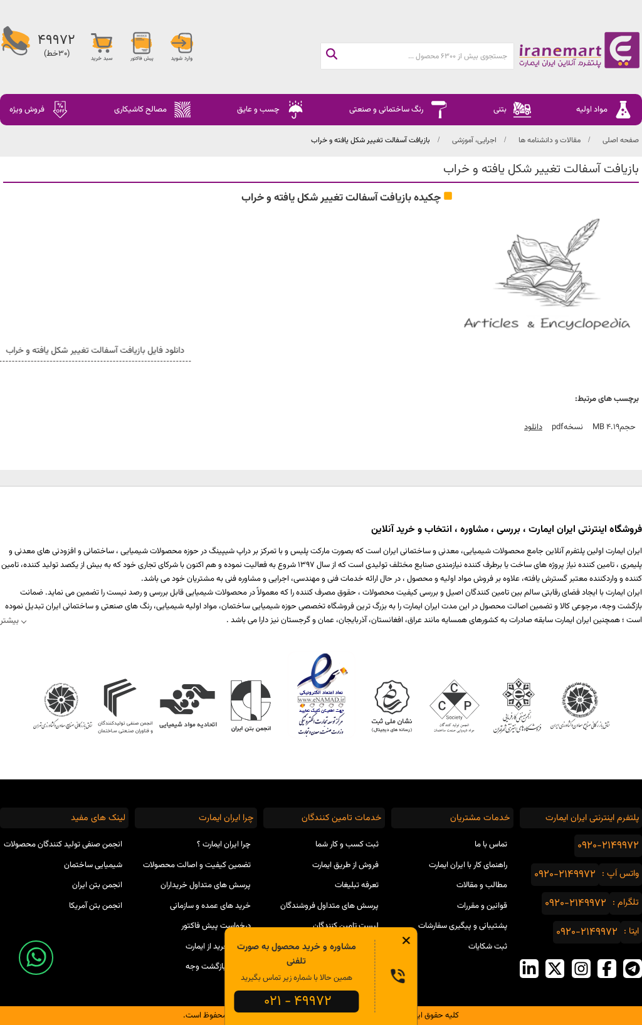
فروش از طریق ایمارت (345, 865)
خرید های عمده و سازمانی (210, 906)
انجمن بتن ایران (97, 885)
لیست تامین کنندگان (346, 926)
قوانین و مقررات (482, 906)
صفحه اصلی (621, 140)
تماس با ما (491, 844)
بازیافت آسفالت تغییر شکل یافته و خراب (370, 140)
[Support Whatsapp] (36, 957)
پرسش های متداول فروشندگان (329, 906)
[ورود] (182, 47)
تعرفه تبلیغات (357, 885)
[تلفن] (15, 47)
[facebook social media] (606, 968)
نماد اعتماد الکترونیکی (321, 694)
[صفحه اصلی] (577, 50)
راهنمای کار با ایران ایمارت (468, 865)
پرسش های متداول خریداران (205, 885)
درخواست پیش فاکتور (216, 926)
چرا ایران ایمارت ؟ (224, 844)
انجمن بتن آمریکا (95, 906)
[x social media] (554, 968)
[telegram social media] (632, 968)
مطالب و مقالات (481, 885)
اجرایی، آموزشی (474, 140)
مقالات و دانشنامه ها (549, 140)
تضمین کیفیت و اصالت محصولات (197, 865)
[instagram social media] (581, 968)
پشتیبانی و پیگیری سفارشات (462, 926)
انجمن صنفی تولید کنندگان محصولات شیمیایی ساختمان (63, 855)
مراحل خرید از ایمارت (218, 946)
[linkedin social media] (529, 968)
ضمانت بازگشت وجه (218, 966)
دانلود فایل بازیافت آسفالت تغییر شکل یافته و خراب (94, 351)
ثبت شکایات (487, 946)
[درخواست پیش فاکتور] (142, 47)
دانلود (533, 427)
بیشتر (9, 620)
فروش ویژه (27, 109)
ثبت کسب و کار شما (347, 844)
